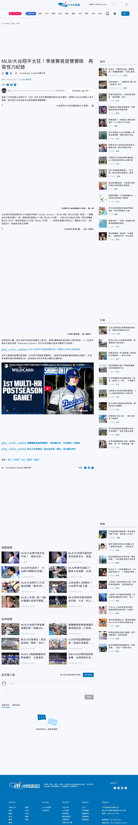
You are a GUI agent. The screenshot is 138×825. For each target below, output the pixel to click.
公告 (83, 807)
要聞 (53, 13)
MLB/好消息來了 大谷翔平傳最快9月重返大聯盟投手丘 (10, 572)
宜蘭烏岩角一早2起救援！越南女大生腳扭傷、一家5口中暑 (103, 356)
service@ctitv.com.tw (118, 823)
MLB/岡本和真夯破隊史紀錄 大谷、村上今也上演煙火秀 (58, 602)
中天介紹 (65, 807)
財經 (27, 819)
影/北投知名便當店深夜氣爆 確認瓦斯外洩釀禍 (103, 406)
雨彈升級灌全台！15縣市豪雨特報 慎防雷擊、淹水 (103, 97)
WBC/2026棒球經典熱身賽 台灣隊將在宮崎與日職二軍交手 (58, 659)
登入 (125, 13)
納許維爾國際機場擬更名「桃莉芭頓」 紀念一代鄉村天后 (103, 648)
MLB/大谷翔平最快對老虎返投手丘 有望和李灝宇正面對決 (58, 557)
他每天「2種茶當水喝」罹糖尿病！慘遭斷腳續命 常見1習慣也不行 (103, 72)
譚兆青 (28, 80)
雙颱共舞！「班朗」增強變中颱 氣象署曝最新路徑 (103, 224)
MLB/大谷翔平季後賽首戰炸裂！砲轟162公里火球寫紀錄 (10, 629)
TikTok (126, 788)
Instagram (118, 788)
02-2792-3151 (116, 820)
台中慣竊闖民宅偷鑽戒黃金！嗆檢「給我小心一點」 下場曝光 (103, 381)
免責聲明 (65, 819)
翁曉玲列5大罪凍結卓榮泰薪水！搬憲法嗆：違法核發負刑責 (103, 148)
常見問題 (85, 810)
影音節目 (45, 810)
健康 (125, 75)
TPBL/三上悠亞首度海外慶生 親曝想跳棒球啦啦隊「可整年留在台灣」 (103, 610)
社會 (60, 13)
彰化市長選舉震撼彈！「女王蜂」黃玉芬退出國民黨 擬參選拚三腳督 (103, 173)
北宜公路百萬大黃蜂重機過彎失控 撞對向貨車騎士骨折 (103, 330)
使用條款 (65, 813)
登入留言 (88, 675)
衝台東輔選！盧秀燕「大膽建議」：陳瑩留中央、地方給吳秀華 (103, 236)
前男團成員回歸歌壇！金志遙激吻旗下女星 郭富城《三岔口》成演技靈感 (103, 534)
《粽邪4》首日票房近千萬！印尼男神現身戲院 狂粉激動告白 (103, 585)
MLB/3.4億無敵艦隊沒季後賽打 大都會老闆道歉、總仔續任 (10, 659)
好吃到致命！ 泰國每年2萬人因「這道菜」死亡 (103, 85)
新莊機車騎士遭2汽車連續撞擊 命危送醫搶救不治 (103, 368)
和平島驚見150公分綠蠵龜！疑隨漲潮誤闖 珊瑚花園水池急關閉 (103, 135)
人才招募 (65, 810)
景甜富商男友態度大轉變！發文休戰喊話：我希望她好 (103, 635)
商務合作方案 (67, 822)
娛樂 (67, 13)
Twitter (111, 788)
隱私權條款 (66, 816)
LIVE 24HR (15, 13)
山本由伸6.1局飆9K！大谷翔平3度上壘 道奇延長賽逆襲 (58, 587)
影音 (100, 13)
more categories (115, 14)
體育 (73, 13)
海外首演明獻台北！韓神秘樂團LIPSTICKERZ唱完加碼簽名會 (103, 623)
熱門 (47, 13)
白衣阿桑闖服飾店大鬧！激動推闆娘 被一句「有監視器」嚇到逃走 (103, 444)
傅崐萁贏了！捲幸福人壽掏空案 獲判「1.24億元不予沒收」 (103, 123)
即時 (40, 13)
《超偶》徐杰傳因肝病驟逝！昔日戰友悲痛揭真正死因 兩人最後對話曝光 (103, 597)
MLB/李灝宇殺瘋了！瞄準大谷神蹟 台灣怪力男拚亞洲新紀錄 (58, 572)
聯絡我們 (85, 813)
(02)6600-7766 (113, 813)
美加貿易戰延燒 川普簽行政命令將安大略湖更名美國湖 (103, 186)
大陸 (93, 13)
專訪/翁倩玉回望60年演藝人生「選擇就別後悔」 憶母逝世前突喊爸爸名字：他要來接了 (103, 547)
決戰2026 (31, 13)
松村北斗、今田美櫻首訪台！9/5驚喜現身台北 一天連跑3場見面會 (103, 572)
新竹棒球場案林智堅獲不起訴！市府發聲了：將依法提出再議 (103, 431)
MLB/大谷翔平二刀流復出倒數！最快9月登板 (10, 587)
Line (122, 788)
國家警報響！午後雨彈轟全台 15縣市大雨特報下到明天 (103, 198)
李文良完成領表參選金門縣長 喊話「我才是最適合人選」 (103, 211)
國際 (86, 13)
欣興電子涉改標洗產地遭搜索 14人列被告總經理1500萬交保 (103, 160)
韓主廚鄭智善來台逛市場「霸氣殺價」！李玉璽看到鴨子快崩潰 (103, 560)
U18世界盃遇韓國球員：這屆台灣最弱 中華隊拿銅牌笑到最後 (58, 644)
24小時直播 (46, 807)
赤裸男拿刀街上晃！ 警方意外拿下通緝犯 (103, 419)
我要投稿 (85, 819)
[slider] (31, 90)
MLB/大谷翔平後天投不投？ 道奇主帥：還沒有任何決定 (10, 557)
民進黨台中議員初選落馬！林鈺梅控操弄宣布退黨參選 (103, 110)
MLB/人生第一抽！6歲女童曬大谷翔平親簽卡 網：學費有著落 (10, 602)
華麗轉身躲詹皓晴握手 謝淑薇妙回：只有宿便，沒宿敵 (58, 629)
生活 (80, 13)
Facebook (115, 788)
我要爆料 (85, 816)
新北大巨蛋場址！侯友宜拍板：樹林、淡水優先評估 (10, 644)
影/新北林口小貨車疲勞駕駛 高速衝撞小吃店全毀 (103, 343)
